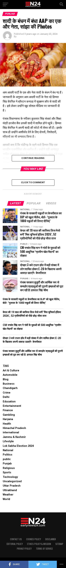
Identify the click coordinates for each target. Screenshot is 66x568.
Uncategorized (12, 481)
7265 (6, 366)
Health (7, 423)
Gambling (9, 414)
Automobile (10, 374)
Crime (6, 392)
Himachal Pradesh (14, 428)
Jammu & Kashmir (14, 437)
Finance (8, 410)
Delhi (6, 397)
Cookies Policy (33, 539)
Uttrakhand (10, 490)
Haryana (8, 419)
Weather (8, 494)
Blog (5, 379)
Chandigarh (10, 388)
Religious (9, 468)
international (11, 432)
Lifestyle (8, 441)
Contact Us (16, 539)
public (7, 459)
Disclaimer (50, 539)
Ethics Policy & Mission (39, 544)
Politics (7, 454)
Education (9, 401)
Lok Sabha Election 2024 (18, 445)
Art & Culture (11, 370)
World (6, 499)
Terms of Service (44, 548)
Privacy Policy (24, 548)
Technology (10, 477)
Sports (7, 472)
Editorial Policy (15, 544)
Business (8, 383)
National (8, 450)
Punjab (7, 463)
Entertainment (12, 406)
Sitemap (59, 544)
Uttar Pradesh (12, 485)
